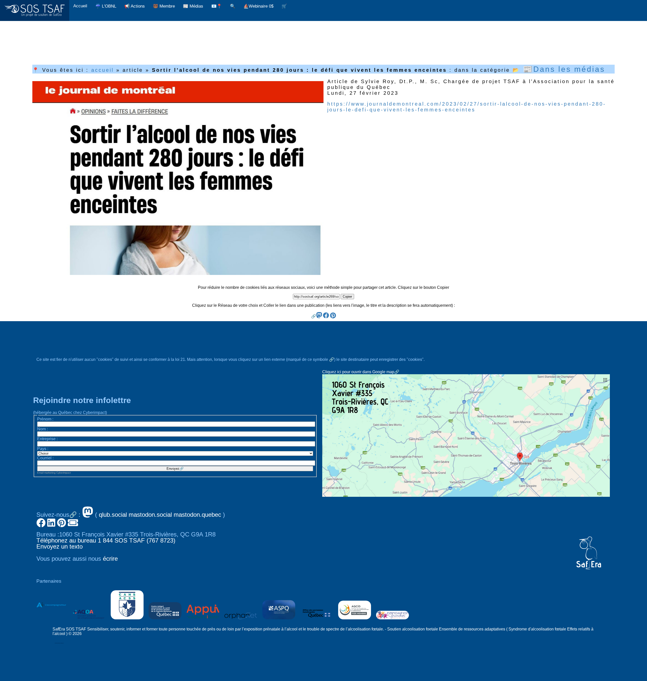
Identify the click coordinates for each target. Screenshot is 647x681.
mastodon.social (150, 514)
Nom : (42, 429)
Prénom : (45, 419)
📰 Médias (193, 6)
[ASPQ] (279, 620)
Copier (347, 296)
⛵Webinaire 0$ (258, 6)
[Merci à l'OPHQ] (317, 620)
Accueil (80, 6)
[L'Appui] (203, 620)
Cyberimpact (63, 472)
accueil (102, 70)
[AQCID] (355, 620)
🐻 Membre (164, 6)
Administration (59, 643)
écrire (110, 558)
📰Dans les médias (564, 69)
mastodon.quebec (197, 514)
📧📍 (216, 6)
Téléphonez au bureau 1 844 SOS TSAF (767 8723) (105, 540)
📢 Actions (134, 6)
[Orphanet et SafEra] (241, 620)
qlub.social (113, 514)
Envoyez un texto (59, 546)
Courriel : (45, 458)
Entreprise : (47, 439)
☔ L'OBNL (105, 6)
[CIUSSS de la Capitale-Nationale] (165, 620)
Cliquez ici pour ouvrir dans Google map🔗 (360, 372)
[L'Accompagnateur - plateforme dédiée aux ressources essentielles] (51, 620)
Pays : (42, 449)
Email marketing (46, 472)
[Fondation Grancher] (392, 620)
